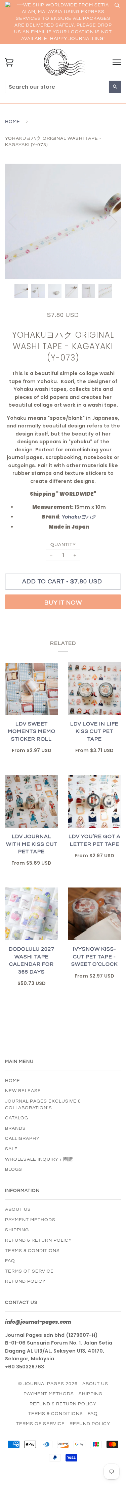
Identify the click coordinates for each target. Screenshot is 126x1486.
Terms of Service (29, 1271)
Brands (15, 1128)
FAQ (10, 1260)
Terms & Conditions (32, 1250)
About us (18, 1209)
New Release (23, 1090)
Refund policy (25, 1281)
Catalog (16, 1118)
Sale (11, 1149)
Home (12, 121)
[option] (63, 221)
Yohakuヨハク (79, 516)
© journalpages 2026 (48, 1383)
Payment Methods (30, 1219)
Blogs (13, 1169)
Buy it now (63, 603)
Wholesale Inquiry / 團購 (39, 1159)
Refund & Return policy (38, 1240)
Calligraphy (22, 1138)
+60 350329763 (24, 1366)
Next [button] (108, 221)
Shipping (17, 1230)
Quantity (63, 544)
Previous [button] (16, 221)
